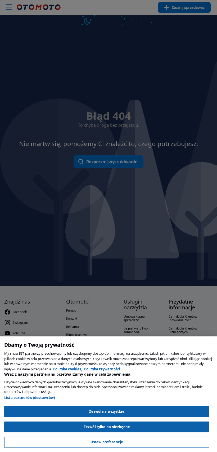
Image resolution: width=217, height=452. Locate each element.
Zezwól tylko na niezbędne (107, 426)
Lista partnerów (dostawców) (29, 397)
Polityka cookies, (68, 369)
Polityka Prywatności (102, 369)
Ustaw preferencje (107, 442)
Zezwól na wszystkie (106, 411)
